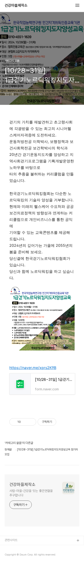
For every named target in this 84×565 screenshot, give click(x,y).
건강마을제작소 (16, 5)
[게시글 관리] (31, 421)
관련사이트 (11, 540)
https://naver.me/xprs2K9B (32, 367)
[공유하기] (25, 421)
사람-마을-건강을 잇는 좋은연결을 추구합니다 (31, 493)
